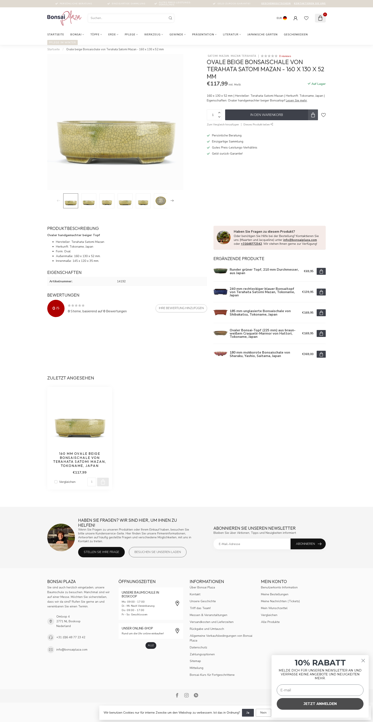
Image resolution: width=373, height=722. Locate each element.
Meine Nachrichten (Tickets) (280, 601)
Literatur (231, 34)
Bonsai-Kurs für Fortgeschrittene (212, 675)
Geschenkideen (296, 34)
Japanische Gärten (262, 34)
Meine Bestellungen (274, 594)
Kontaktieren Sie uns (310, 3)
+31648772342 (251, 244)
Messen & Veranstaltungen (208, 615)
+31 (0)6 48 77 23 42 (70, 637)
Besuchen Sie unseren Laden (157, 552)
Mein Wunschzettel (274, 608)
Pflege (130, 34)
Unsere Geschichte (203, 601)
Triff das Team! (200, 608)
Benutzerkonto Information (279, 587)
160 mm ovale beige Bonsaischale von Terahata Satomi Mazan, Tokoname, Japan (79, 460)
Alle (151, 645)
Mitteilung (196, 668)
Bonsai (76, 34)
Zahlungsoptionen (202, 654)
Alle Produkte (270, 622)
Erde (112, 34)
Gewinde (176, 34)
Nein (263, 713)
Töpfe (95, 34)
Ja (248, 713)
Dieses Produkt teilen (256, 124)
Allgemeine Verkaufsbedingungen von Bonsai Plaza (221, 638)
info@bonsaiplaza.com (300, 240)
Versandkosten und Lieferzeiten (212, 622)
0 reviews (285, 56)
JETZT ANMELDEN (320, 704)
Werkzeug (152, 34)
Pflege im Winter (62, 42)
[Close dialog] (363, 660)
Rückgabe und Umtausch (207, 629)
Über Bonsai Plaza (202, 587)
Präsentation (203, 34)
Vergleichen (67, 481)
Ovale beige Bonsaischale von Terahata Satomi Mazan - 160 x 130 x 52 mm (115, 49)
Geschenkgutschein (276, 3)
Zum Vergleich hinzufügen (223, 124)
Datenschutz (198, 647)
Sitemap (195, 661)
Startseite (55, 34)
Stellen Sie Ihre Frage (101, 552)
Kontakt (195, 594)
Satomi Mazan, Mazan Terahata (231, 56)
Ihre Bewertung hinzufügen (181, 308)
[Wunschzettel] (306, 18)
